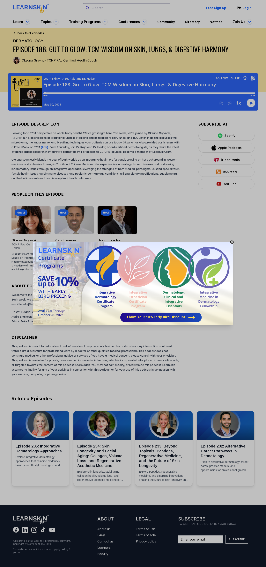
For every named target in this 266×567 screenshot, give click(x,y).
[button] (133, 283)
